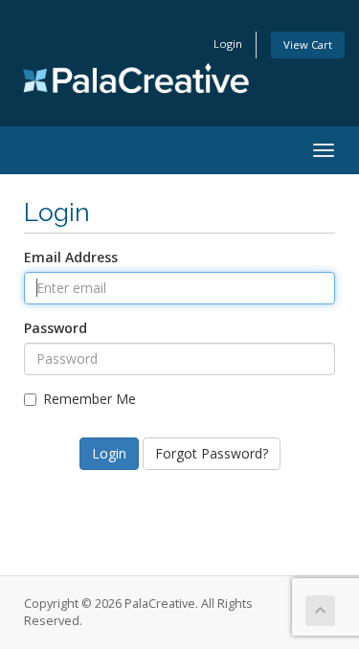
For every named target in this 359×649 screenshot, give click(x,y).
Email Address (71, 257)
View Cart (307, 44)
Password (55, 328)
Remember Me (89, 399)
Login (227, 43)
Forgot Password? (211, 453)
